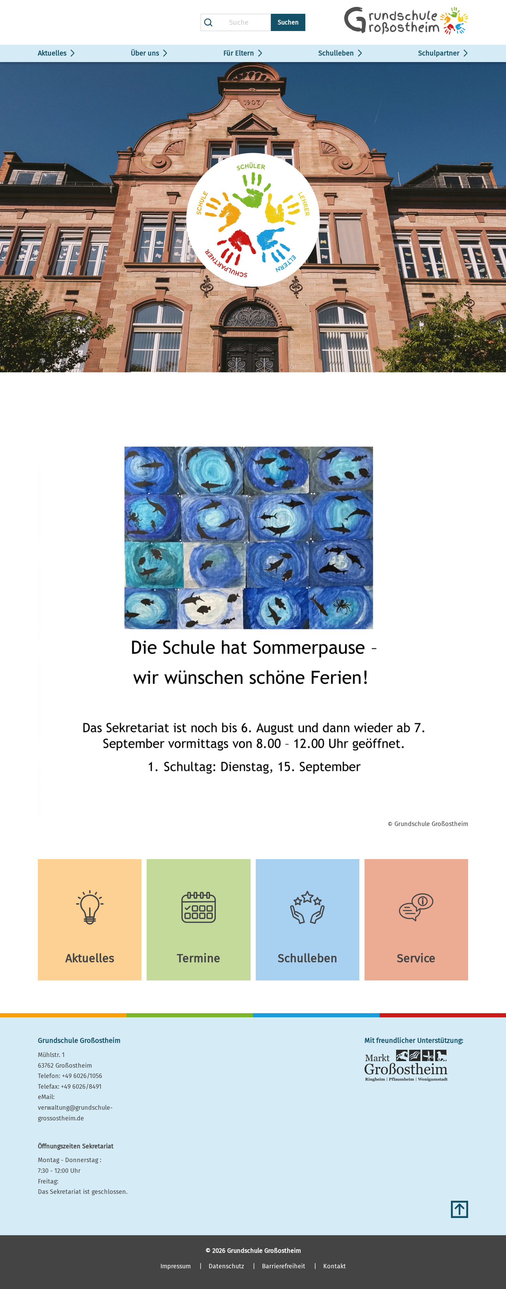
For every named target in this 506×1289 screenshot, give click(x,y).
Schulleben (336, 53)
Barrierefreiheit (283, 1266)
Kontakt (334, 1266)
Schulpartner (439, 53)
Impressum (175, 1266)
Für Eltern (238, 53)
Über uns (145, 53)
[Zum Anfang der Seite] (459, 1209)
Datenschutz (226, 1266)
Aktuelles (52, 53)
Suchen (288, 22)
